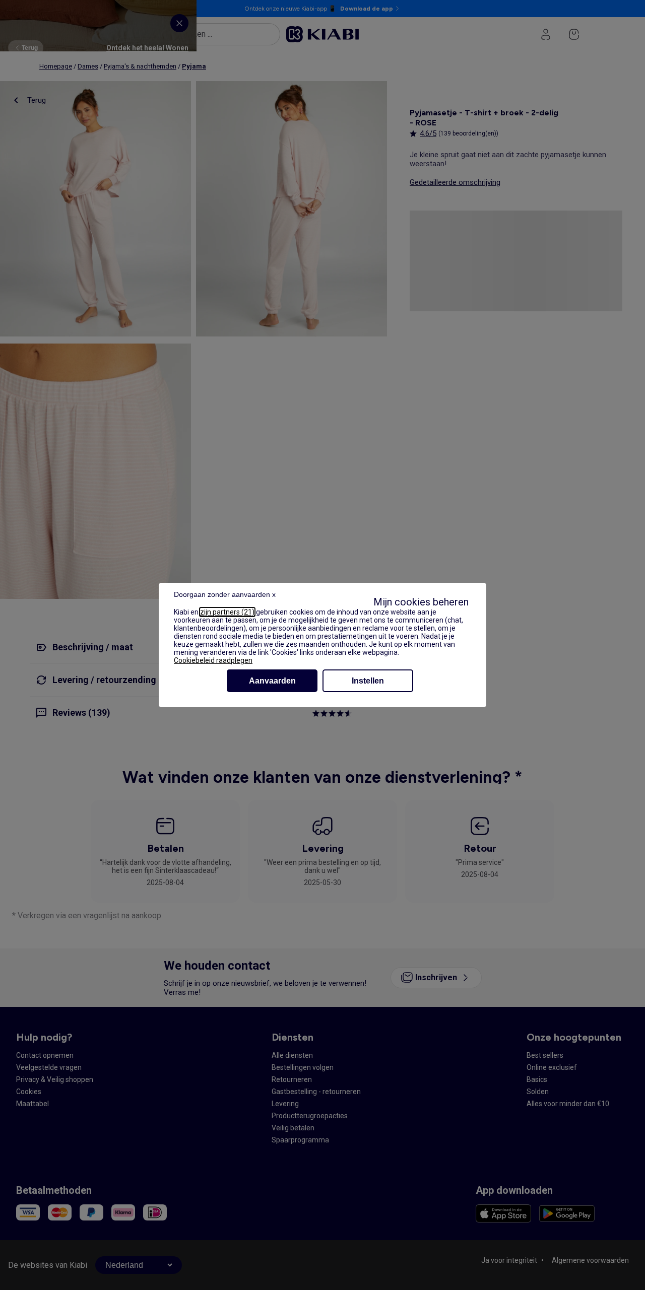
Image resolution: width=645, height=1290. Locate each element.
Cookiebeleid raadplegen (213, 660)
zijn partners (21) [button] (227, 612)
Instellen (368, 680)
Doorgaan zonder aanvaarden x (225, 594)
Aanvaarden (272, 680)
